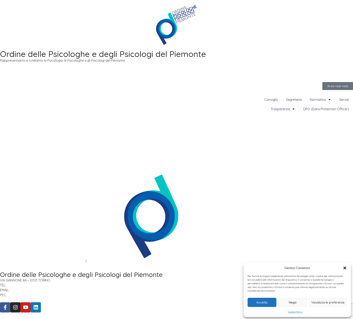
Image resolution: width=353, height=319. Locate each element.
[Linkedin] (36, 307)
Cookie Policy (295, 311)
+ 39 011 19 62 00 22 (22, 285)
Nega (292, 302)
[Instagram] (15, 307)
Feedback (94, 261)
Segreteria (294, 100)
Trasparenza (280, 109)
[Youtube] (25, 307)
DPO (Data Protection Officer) (326, 109)
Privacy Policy (10, 261)
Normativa (318, 100)
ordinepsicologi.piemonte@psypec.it (36, 295)
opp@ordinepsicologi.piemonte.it (37, 290)
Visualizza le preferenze (328, 302)
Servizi (344, 100)
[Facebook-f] (5, 307)
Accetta (261, 302)
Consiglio (271, 100)
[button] (345, 268)
